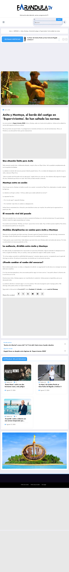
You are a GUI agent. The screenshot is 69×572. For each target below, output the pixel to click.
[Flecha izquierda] (63, 39)
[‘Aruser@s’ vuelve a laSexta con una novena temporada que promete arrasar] (17, 407)
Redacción (9, 382)
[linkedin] (28, 294)
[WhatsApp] (42, 294)
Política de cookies (25, 484)
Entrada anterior (8, 342)
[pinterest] (37, 294)
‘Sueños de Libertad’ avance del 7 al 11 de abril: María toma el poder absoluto (29, 345)
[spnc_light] (64, 22)
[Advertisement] (34, 57)
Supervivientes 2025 (19, 123)
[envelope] (33, 294)
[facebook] (18, 294)
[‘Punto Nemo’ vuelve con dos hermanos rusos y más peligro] (17, 372)
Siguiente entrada (8, 348)
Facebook (32, 289)
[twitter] (23, 294)
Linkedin (39, 289)
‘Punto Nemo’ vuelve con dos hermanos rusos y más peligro (15, 386)
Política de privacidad (35, 484)
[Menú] (4, 22)
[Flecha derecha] (66, 39)
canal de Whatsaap (52, 289)
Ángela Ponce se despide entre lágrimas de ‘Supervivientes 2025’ (25, 351)
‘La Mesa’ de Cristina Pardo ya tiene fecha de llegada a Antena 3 (39, 39)
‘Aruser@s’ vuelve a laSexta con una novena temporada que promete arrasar (15, 420)
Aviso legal (44, 484)
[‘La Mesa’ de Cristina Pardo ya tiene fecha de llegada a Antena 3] (51, 372)
